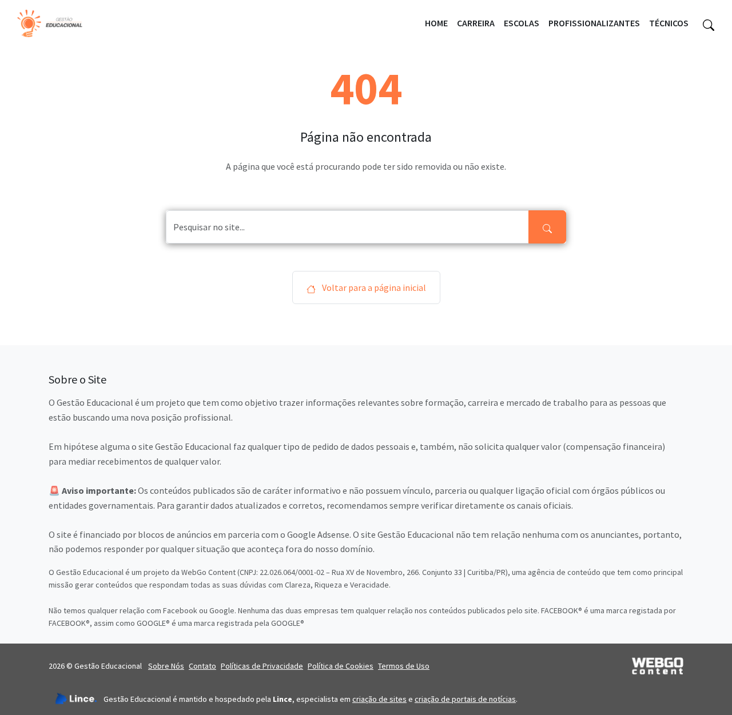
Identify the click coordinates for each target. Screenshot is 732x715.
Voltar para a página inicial (373, 287)
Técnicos (669, 23)
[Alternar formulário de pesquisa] (708, 23)
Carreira (476, 23)
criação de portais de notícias (465, 699)
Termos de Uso (403, 666)
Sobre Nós (166, 666)
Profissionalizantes (594, 23)
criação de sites (379, 699)
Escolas (521, 23)
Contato (202, 666)
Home (436, 23)
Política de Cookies (340, 666)
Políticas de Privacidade (262, 666)
